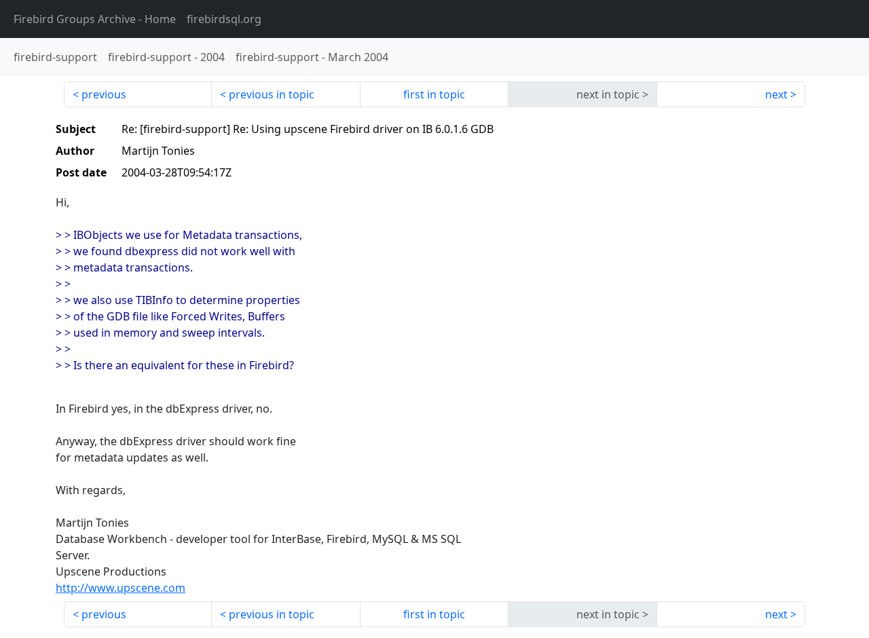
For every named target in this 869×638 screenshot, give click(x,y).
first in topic (434, 94)
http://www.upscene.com (120, 587)
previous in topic (271, 94)
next (776, 94)
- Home (95, 19)
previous (103, 94)
